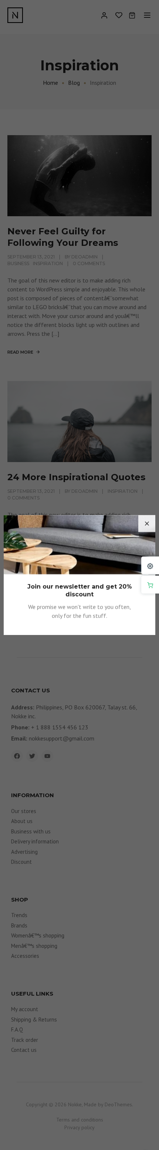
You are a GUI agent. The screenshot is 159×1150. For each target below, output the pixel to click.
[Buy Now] (150, 585)
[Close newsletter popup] (146, 523)
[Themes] (150, 565)
